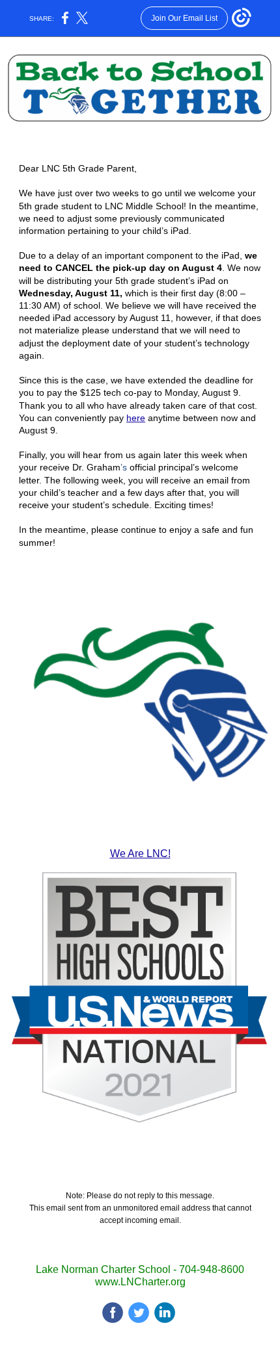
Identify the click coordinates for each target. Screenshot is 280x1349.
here (135, 418)
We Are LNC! (140, 853)
